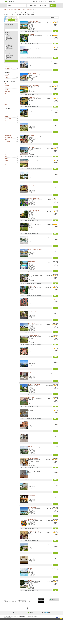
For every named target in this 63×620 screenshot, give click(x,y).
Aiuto (43, 1)
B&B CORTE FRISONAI (32, 507)
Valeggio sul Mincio (28, 9)
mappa (11, 20)
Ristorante (8, 35)
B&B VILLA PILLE (31, 286)
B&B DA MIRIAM (31, 298)
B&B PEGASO (30, 580)
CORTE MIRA (30, 434)
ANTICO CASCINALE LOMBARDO (34, 335)
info (21, 31)
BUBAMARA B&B (31, 543)
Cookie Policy (9, 617)
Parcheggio (8, 53)
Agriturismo (6, 9)
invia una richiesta (35, 31)
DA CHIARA (30, 568)
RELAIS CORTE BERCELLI (33, 261)
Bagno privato (8, 34)
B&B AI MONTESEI (31, 495)
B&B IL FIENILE (31, 556)
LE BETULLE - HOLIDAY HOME (33, 470)
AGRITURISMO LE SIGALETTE (33, 210)
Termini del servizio (28, 616)
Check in (29, 5)
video (23, 57)
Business (7, 58)
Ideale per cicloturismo (10, 41)
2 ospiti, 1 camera (44, 5)
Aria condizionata (9, 38)
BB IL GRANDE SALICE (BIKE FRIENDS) (35, 384)
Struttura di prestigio (9, 55)
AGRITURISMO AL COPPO (33, 97)
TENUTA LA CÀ (31, 147)
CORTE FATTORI (31, 185)
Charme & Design (9, 54)
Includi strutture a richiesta (11, 26)
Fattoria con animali (9, 45)
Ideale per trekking (9, 40)
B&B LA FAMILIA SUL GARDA (33, 347)
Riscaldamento (8, 39)
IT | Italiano (54, 599)
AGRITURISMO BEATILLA (32, 73)
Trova (52, 5)
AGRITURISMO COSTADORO (33, 21)
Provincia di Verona (20, 9)
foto (23, 31)
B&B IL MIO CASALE (32, 397)
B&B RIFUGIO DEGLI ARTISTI (33, 519)
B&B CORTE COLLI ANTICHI (33, 409)
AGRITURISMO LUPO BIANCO (33, 531)
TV (6, 50)
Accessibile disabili (9, 48)
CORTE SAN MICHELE (32, 311)
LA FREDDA (30, 223)
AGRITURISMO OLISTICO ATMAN (34, 159)
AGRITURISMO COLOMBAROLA (34, 85)
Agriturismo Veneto (12, 9)
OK (60, 618)
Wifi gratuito (8, 37)
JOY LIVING (30, 372)
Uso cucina (8, 47)
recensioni (29, 31)
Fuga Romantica (9, 57)
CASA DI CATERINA (31, 323)
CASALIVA (30, 446)
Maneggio (8, 44)
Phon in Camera (9, 49)
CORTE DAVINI (31, 135)
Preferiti (35, 1)
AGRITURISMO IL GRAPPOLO (33, 236)
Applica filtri (11, 61)
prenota (55, 31)
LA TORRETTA (31, 34)
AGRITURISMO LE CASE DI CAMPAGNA (35, 249)
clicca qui (21, 618)
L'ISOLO (29, 274)
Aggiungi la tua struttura (53, 1)
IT (39, 1)
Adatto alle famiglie (9, 56)
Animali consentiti (9, 46)
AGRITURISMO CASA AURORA (33, 198)
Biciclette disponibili (9, 43)
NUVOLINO (30, 123)
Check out (34, 5)
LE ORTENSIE (30, 421)
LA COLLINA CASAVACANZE (33, 458)
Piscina (7, 36)
